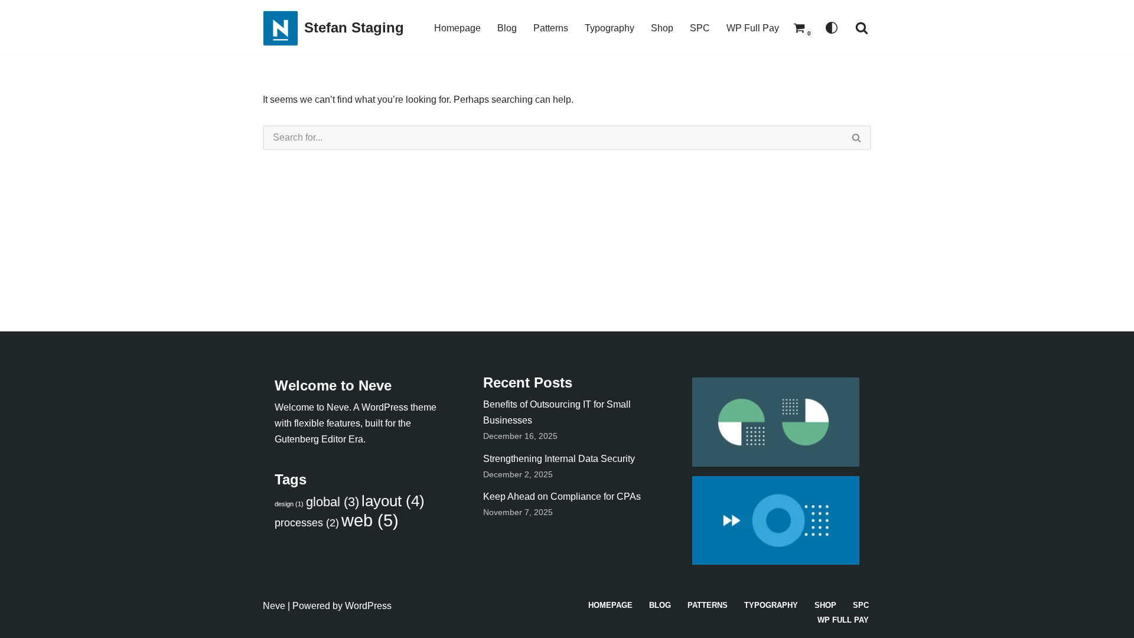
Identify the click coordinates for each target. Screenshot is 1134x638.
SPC (700, 28)
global (332, 501)
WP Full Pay (752, 28)
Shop (662, 28)
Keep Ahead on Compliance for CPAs (562, 496)
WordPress (368, 606)
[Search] (861, 27)
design (289, 503)
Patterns (550, 28)
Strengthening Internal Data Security (559, 459)
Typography (609, 28)
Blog (507, 28)
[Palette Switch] (832, 28)
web (370, 520)
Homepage (457, 28)
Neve (274, 606)
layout (393, 501)
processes (307, 523)
